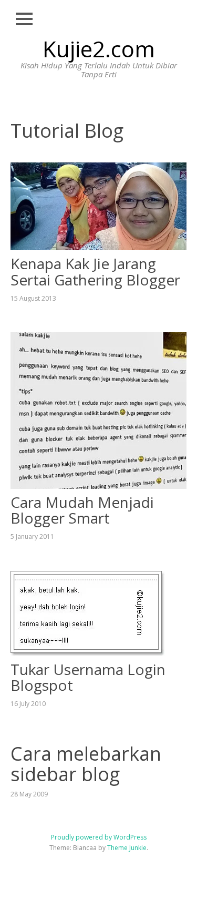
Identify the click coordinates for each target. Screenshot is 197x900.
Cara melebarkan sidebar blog (86, 764)
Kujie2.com (99, 49)
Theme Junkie (127, 847)
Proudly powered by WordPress (99, 837)
